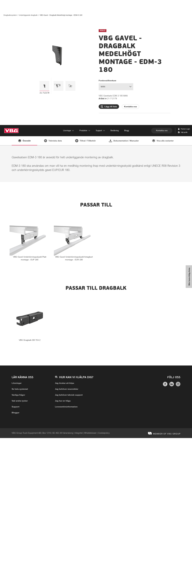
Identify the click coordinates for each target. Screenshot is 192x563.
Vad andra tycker (20, 401)
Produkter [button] (83, 130)
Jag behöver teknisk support (69, 395)
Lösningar (17, 383)
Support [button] (99, 130)
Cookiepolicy (104, 433)
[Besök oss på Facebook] (165, 385)
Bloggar (15, 412)
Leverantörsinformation (66, 407)
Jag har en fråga (63, 401)
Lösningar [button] (67, 130)
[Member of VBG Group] (164, 433)
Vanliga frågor (18, 395)
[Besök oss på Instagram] (178, 385)
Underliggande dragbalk (28, 15)
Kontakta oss (162, 130)
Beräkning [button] (114, 130)
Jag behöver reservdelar (66, 389)
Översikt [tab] (27, 141)
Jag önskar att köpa (64, 383)
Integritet (79, 433)
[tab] (44, 86)
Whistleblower (90, 433)
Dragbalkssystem (10, 15)
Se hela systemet (20, 389)
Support (15, 407)
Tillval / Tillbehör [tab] (88, 141)
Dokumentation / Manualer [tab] (126, 141)
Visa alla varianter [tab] (165, 141)
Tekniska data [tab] (55, 141)
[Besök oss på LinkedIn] (171, 385)
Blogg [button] (126, 130)
